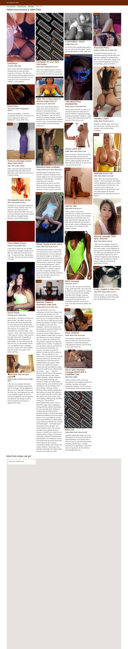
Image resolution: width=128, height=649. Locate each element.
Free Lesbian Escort (17, 243)
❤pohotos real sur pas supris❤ (18, 375)
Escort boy (13, 106)
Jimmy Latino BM (73, 149)
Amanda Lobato (101, 118)
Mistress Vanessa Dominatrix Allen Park (46, 303)
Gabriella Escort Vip (103, 173)
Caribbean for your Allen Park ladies (47, 63)
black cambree (72, 333)
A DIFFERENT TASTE (75, 42)
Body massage (72, 281)
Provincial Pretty (101, 48)
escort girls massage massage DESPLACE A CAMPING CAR (75, 372)
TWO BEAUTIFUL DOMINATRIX (73, 102)
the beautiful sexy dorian (19, 200)
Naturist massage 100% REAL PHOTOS (105, 237)
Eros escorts (11, 6)
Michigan (31, 6)
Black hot (69, 430)
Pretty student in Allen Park (106, 289)
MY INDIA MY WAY (13, 3)
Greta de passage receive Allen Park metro (20, 162)
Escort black (13, 312)
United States (21, 6)
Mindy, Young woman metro (49, 244)
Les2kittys (12, 63)
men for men (71, 206)
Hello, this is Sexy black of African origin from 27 (48, 100)
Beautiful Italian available (48, 167)
